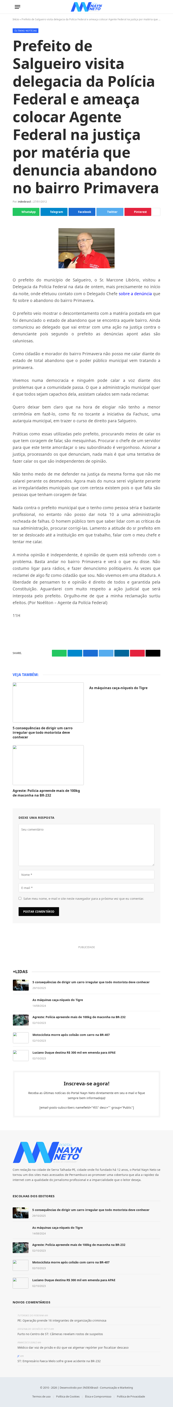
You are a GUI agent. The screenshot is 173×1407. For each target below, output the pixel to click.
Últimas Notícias (25, 30)
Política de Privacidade (131, 1396)
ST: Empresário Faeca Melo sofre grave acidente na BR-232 (59, 1361)
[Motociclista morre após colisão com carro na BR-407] (21, 1037)
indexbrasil (24, 201)
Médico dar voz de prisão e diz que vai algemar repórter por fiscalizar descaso (73, 1347)
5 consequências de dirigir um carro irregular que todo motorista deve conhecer (43, 733)
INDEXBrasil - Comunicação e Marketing (108, 1387)
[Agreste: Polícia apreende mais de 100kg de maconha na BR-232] (48, 765)
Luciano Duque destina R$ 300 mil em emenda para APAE (74, 1052)
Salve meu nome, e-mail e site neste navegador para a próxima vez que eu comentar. (83, 899)
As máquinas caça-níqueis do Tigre (118, 688)
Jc (19, 1356)
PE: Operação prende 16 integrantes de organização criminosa (62, 1320)
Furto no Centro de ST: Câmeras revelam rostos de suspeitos (60, 1334)
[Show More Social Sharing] (156, 212)
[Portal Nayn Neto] (86, 7)
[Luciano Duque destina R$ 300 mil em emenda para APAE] (21, 1055)
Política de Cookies (68, 1396)
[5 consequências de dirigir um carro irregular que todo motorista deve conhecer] (48, 702)
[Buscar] (156, 7)
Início (16, 19)
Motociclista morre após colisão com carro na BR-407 (71, 1035)
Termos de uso (41, 1396)
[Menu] (17, 7)
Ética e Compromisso (98, 1396)
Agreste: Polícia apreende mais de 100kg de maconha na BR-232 (46, 793)
